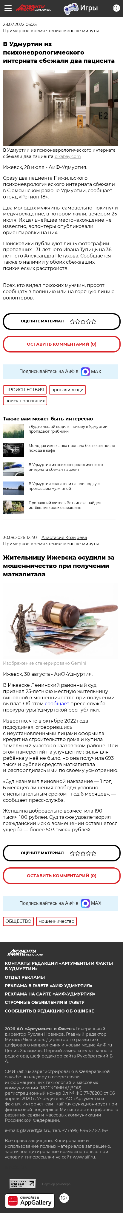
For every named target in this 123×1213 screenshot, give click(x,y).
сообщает (57, 703)
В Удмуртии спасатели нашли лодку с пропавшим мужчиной (64, 486)
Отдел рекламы (25, 977)
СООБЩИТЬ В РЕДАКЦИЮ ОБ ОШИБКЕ (49, 1011)
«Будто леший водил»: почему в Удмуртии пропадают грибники (68, 429)
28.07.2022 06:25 (20, 24)
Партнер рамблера (56, 1184)
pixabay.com (68, 156)
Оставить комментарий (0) (61, 344)
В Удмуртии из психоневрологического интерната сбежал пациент (66, 467)
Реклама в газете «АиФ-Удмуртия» (48, 985)
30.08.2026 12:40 (20, 537)
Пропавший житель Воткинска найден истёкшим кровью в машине (65, 505)
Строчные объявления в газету (44, 1002)
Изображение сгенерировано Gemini (44, 663)
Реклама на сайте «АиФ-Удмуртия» (50, 994)
